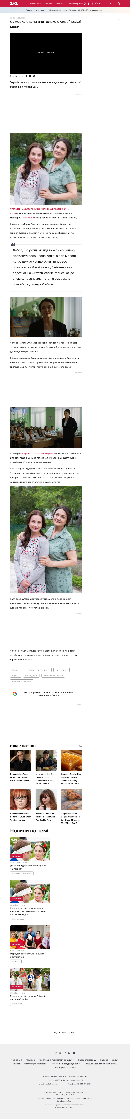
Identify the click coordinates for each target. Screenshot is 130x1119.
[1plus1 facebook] (69, 1053)
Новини (48, 3)
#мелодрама (31, 675)
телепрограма (75, 3)
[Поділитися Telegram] (26, 76)
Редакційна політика (65, 1067)
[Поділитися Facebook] (30, 76)
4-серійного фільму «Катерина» (37, 453)
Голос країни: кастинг (35, 10)
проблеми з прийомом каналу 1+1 (56, 1059)
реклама (30, 1059)
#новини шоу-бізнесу (39, 670)
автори (17, 1063)
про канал (16, 1059)
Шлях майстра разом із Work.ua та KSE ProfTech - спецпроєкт (75, 10)
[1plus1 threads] (60, 1053)
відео (59, 3)
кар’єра (104, 1059)
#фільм (15, 675)
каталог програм (87, 1059)
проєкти (34, 3)
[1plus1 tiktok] (65, 1053)
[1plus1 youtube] (74, 1053)
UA (110, 4)
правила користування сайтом (100, 1063)
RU (114, 4)
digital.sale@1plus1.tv (65, 1101)
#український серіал (53, 675)
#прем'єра (17, 1004)
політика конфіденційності (65, 1063)
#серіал (16, 961)
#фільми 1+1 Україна (21, 681)
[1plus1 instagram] (56, 1053)
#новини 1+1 (17, 670)
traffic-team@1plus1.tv (64, 1107)
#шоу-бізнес (61, 670)
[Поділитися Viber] (34, 76)
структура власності (35, 1063)
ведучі (115, 1059)
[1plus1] (14, 3)
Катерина (29, 217)
